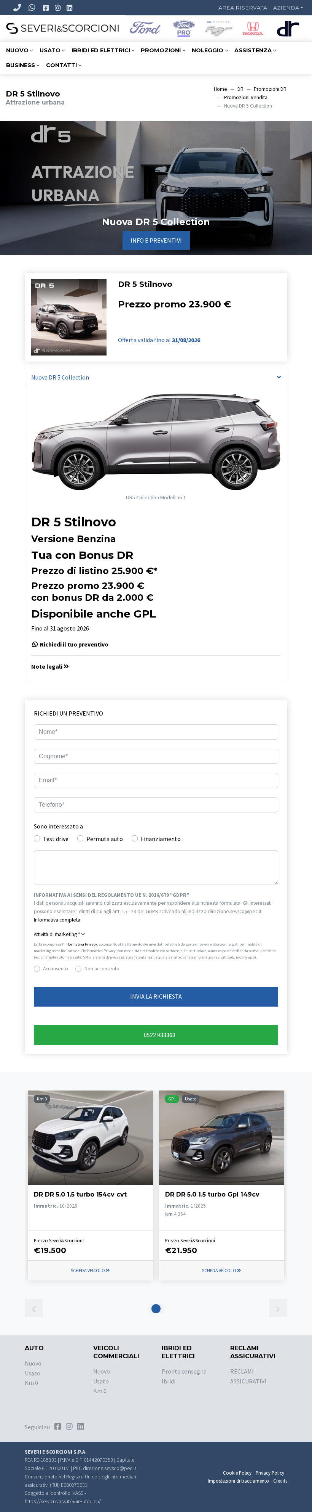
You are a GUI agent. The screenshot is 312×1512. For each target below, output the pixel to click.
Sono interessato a (58, 826)
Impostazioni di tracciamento (238, 1481)
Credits (280, 1481)
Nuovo (17, 50)
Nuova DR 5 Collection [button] (60, 377)
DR (240, 89)
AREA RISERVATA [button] (242, 8)
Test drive (55, 839)
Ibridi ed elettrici (101, 50)
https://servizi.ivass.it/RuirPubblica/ (63, 1501)
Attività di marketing (57, 934)
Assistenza (253, 50)
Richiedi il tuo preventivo (73, 644)
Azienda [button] (286, 8)
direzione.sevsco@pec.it (109, 1468)
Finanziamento (161, 839)
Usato (50, 50)
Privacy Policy (270, 1473)
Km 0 (31, 1383)
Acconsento (55, 968)
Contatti (61, 65)
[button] (156, 667)
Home (220, 89)
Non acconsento (101, 968)
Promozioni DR (270, 89)
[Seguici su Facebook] (46, 8)
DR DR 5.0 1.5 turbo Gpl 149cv (212, 1194)
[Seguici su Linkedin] (70, 8)
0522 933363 (159, 1035)
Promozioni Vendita (245, 97)
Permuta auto (104, 839)
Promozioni (161, 50)
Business (20, 65)
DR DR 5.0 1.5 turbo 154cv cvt (80, 1194)
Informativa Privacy (80, 944)
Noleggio (207, 50)
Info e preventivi (156, 240)
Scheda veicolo (88, 1270)
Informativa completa (57, 920)
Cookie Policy (237, 1473)
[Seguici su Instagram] (58, 8)
